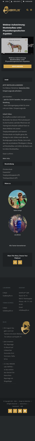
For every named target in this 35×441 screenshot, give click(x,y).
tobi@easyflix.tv (8, 311)
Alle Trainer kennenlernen (17, 245)
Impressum (15, 406)
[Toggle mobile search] (27, 10)
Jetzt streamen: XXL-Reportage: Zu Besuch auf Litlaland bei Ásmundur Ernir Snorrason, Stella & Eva (9, 350)
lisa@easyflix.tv (8, 296)
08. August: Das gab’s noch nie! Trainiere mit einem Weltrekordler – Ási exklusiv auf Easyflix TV (9, 332)
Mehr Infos (6, 158)
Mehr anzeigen (17, 66)
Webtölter (27, 401)
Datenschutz (23, 404)
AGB (21, 406)
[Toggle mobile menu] (31, 10)
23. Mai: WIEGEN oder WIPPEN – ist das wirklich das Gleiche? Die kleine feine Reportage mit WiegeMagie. (9, 372)
